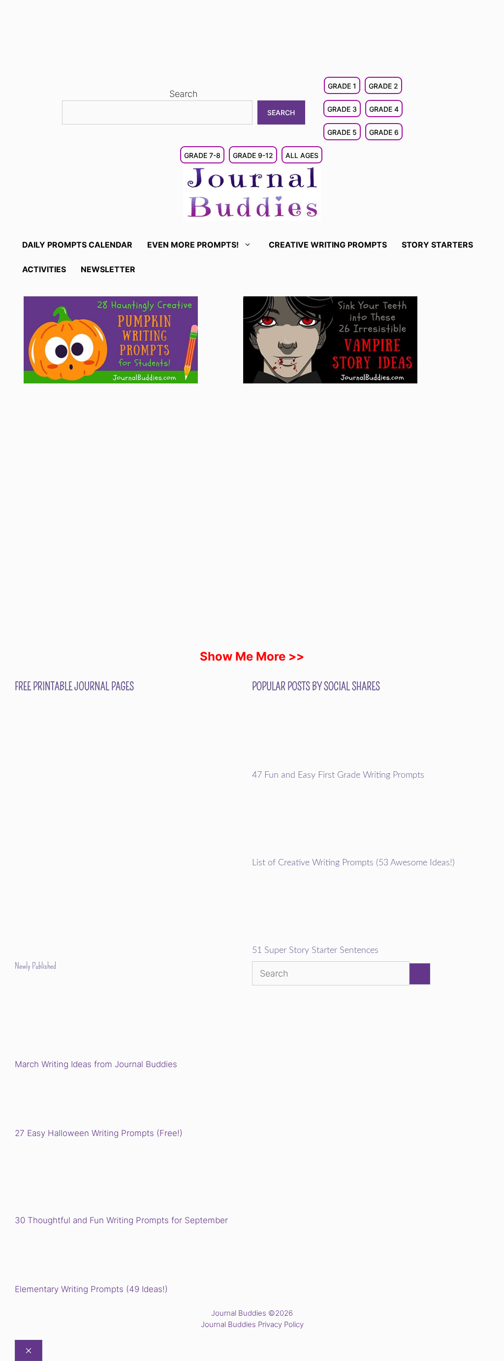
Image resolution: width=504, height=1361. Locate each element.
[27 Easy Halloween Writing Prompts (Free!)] (65, 1100)
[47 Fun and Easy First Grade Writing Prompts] (320, 763)
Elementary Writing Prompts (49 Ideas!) (91, 1289)
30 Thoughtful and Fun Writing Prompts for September (121, 1220)
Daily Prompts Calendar (77, 245)
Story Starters (437, 245)
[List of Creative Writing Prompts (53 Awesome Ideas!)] (320, 851)
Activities (44, 269)
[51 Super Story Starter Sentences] (320, 939)
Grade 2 (383, 86)
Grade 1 (342, 86)
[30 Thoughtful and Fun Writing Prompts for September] (83, 1178)
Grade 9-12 (253, 155)
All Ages (301, 155)
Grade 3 (342, 109)
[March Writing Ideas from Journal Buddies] (83, 1022)
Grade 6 (384, 132)
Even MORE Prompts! (193, 245)
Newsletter (108, 269)
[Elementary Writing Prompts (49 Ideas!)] (65, 1256)
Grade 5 (342, 132)
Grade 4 (384, 109)
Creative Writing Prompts (328, 245)
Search (183, 94)
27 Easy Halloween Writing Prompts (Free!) (99, 1133)
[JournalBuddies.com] (252, 193)
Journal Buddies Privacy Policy (252, 1324)
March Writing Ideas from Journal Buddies (96, 1064)
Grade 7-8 (202, 155)
